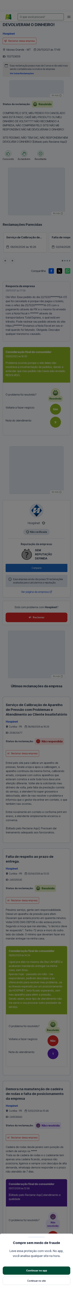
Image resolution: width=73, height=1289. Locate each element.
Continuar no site (36, 1280)
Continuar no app (36, 1270)
